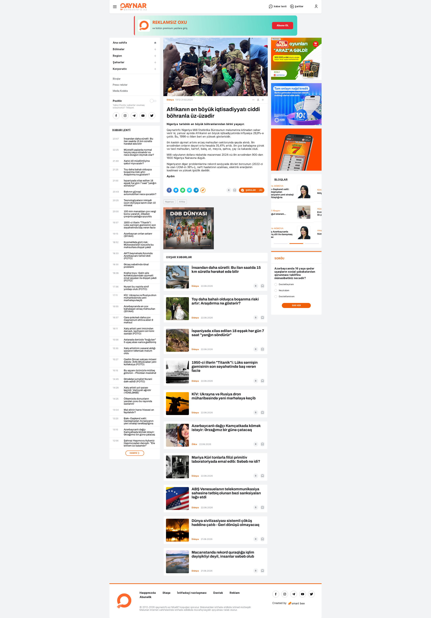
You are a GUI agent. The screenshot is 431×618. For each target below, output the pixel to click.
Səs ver (296, 305)
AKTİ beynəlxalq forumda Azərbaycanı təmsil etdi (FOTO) (138, 256)
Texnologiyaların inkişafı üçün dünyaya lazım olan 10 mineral (140, 203)
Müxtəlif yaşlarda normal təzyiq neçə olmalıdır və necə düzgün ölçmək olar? (139, 152)
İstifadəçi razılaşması (192, 592)
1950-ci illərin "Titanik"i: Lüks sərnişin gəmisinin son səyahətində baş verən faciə (140, 225)
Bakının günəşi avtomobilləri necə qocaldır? (140, 193)
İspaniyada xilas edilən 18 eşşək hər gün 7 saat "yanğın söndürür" (140, 183)
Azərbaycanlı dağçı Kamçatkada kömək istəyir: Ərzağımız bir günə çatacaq (139, 432)
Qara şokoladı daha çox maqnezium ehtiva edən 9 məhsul (138, 320)
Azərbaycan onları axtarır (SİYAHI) (138, 234)
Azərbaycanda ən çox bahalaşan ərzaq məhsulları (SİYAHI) (139, 309)
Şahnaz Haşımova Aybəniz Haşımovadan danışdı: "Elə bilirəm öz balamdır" (139, 443)
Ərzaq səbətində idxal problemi (136, 265)
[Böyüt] (262, 99)
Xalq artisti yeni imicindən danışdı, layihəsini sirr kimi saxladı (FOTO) (139, 331)
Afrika (182, 201)
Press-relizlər (120, 84)
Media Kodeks (120, 91)
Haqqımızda (148, 592)
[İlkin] (258, 99)
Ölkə (194, 444)
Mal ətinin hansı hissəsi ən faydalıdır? (139, 411)
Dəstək (218, 592)
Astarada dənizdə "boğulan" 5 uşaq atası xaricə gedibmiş (140, 341)
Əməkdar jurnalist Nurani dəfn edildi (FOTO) (138, 380)
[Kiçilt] (253, 99)
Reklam (235, 592)
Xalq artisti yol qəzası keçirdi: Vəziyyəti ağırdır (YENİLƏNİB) (137, 390)
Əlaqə (166, 592)
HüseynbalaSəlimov (284, 209)
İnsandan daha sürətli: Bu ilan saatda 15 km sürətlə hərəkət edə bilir (138, 141)
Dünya (195, 286)
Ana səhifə (120, 42)
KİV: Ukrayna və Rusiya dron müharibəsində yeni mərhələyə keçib (140, 298)
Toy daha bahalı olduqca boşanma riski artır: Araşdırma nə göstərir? (138, 172)
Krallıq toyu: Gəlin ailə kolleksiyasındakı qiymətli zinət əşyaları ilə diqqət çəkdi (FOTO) (140, 277)
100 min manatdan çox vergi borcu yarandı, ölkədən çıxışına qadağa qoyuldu (140, 214)
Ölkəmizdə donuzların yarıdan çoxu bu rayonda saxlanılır (138, 401)
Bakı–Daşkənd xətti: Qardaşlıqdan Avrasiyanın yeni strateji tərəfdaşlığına (139, 421)
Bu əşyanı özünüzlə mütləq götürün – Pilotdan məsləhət (140, 371)
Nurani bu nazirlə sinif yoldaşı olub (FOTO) (136, 287)
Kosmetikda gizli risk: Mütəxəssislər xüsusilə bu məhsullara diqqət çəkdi (139, 245)
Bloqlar (117, 78)
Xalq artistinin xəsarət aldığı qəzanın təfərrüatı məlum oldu (140, 351)
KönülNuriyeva (281, 189)
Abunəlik (145, 597)
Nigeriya (169, 201)
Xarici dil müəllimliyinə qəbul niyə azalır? (137, 162)
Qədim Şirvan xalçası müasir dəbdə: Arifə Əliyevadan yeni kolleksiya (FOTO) (140, 362)
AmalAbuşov (281, 230)
